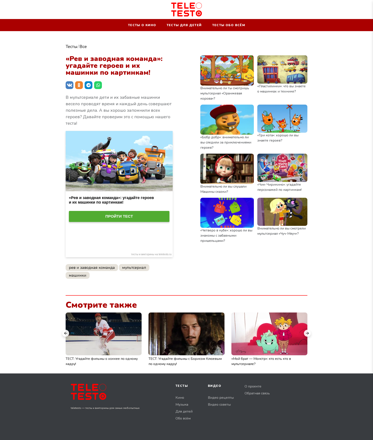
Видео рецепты (221, 397)
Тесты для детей (184, 25)
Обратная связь (257, 393)
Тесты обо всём (228, 25)
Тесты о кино (142, 25)
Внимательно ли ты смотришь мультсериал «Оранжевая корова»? (224, 93)
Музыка (181, 404)
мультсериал (134, 267)
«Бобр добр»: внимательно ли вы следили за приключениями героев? (225, 142)
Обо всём (183, 418)
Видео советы (219, 404)
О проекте (253, 386)
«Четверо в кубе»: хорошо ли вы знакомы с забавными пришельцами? (226, 235)
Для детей (184, 411)
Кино (179, 397)
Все (83, 46)
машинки (77, 275)
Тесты (71, 46)
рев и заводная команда (92, 267)
